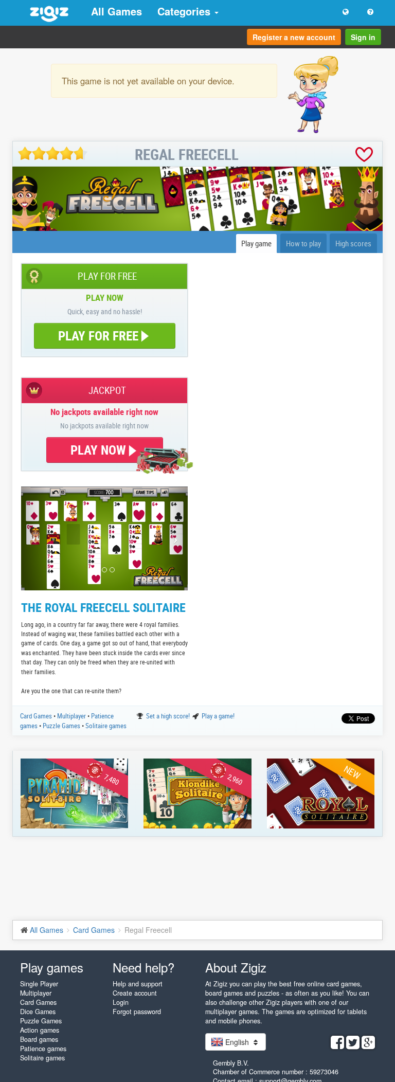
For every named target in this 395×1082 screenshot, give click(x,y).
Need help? (143, 967)
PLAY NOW (99, 449)
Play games (51, 967)
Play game (256, 243)
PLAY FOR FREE (98, 335)
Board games (39, 1039)
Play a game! (218, 715)
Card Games (36, 715)
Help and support (138, 983)
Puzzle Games (62, 725)
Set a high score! (168, 715)
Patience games (43, 1048)
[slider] (52, 153)
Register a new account (294, 37)
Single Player (39, 983)
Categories (185, 11)
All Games (116, 11)
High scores (353, 243)
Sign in (363, 37)
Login (121, 1002)
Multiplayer (72, 715)
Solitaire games (106, 725)
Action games (39, 1030)
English (237, 1042)
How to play (303, 243)
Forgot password (137, 1011)
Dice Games (38, 1011)
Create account (135, 993)
